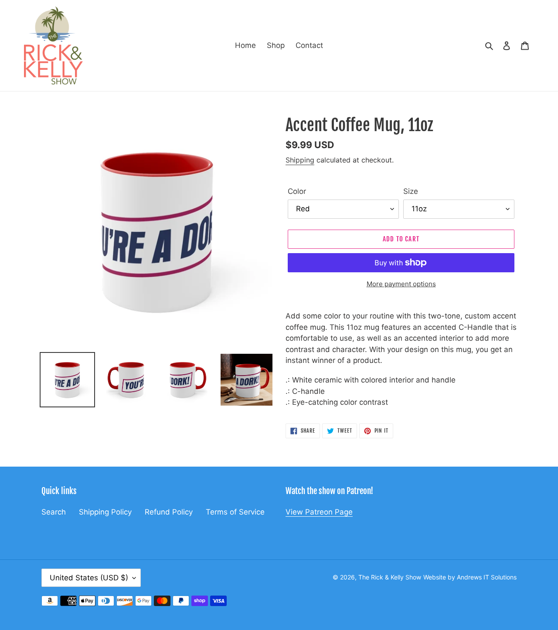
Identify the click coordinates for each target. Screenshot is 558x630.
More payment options (401, 284)
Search (53, 512)
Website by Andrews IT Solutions (470, 577)
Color (297, 191)
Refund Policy (169, 512)
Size (410, 191)
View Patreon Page (319, 512)
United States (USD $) (89, 577)
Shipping (300, 160)
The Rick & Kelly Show (389, 577)
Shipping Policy (105, 512)
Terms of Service (235, 512)
